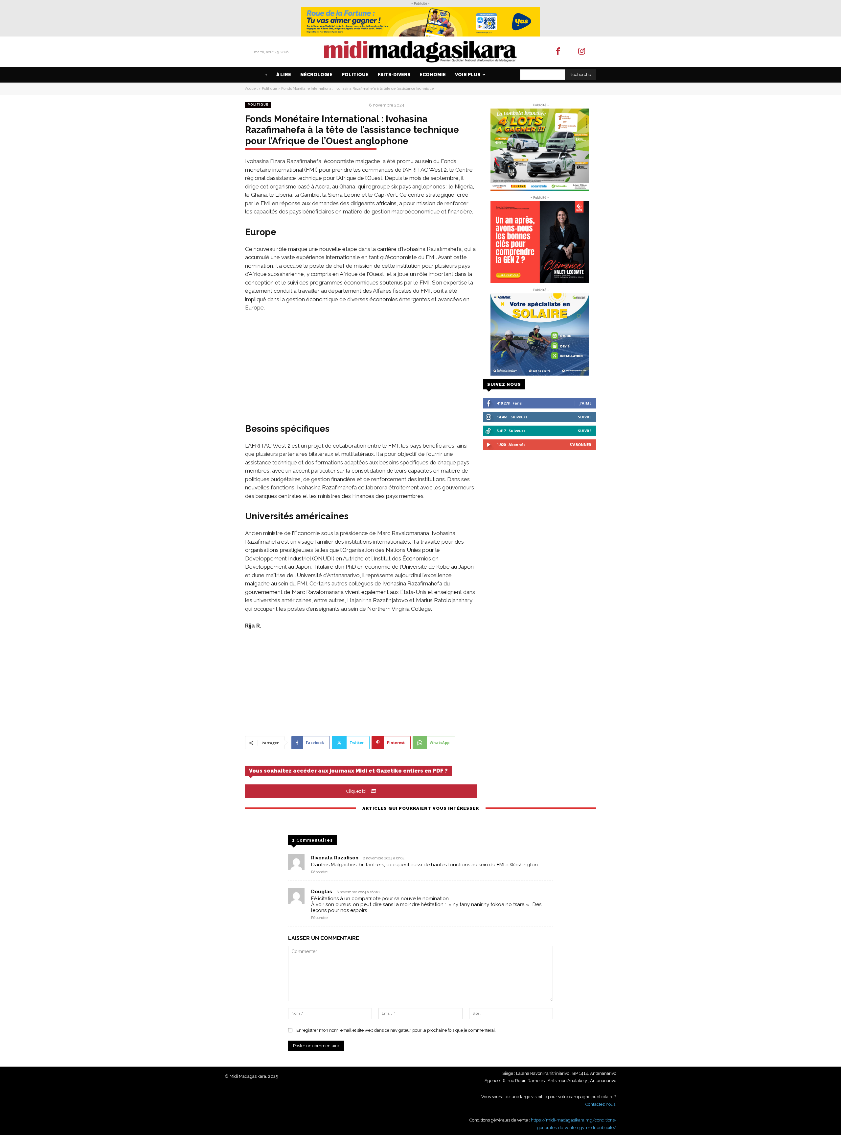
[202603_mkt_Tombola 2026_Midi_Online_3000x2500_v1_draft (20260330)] (539, 150)
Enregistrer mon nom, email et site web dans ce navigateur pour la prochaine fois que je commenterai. (396, 1030)
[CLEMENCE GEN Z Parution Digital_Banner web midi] (539, 242)
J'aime (585, 403)
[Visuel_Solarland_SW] (539, 334)
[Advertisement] (361, 367)
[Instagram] (582, 51)
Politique (269, 88)
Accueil (251, 88)
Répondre (319, 872)
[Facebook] (558, 51)
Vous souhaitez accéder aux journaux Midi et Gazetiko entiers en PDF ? (348, 771)
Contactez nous (600, 1104)
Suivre (584, 416)
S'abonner (580, 444)
